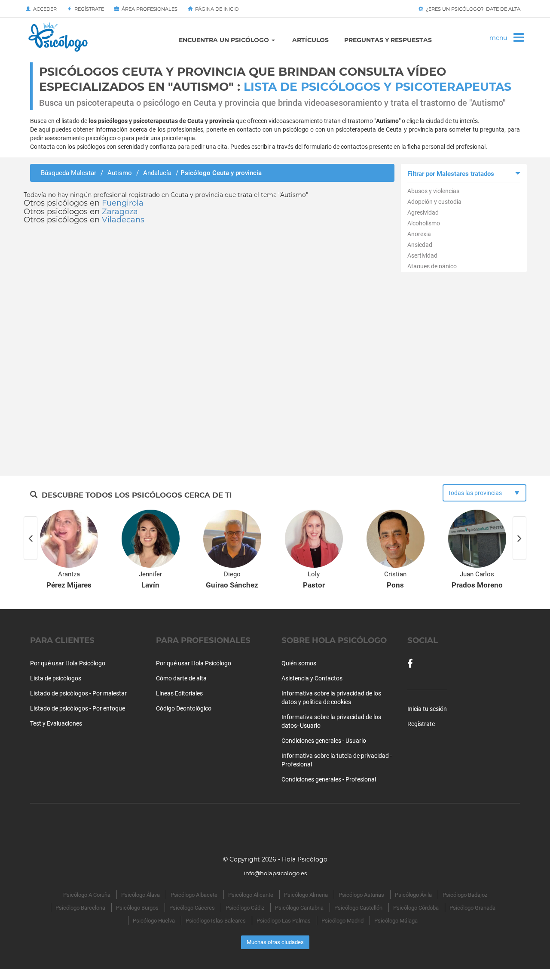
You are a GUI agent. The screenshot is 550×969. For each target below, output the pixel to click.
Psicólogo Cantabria (299, 907)
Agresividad (423, 212)
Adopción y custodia (434, 201)
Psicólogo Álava (140, 895)
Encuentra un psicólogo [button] (225, 40)
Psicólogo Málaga (396, 920)
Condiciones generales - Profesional (328, 779)
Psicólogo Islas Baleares (216, 920)
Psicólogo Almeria (306, 895)
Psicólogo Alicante (250, 895)
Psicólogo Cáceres (192, 907)
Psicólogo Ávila (413, 895)
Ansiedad (419, 244)
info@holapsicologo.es (275, 873)
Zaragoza (120, 211)
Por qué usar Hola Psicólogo (67, 663)
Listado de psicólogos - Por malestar (78, 693)
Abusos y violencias (433, 191)
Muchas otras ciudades (275, 942)
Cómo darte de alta (181, 678)
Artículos (310, 40)
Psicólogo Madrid (342, 920)
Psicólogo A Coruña (86, 895)
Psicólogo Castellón (358, 907)
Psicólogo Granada (472, 907)
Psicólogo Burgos (137, 907)
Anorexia (419, 234)
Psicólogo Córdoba (416, 907)
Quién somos (298, 663)
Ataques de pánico (432, 266)
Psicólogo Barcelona (80, 907)
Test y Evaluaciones (56, 723)
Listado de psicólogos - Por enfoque (77, 708)
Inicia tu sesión (427, 708)
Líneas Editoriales (179, 693)
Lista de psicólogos (55, 678)
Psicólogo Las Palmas (284, 920)
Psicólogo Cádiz (245, 907)
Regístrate (88, 9)
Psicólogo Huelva (154, 920)
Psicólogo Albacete (194, 895)
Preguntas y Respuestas (388, 40)
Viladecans (123, 220)
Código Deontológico (183, 708)
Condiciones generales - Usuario (323, 740)
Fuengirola (123, 203)
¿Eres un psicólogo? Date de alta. (472, 9)
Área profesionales (148, 9)
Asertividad (422, 255)
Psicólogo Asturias (361, 895)
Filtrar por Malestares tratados (450, 174)
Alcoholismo (423, 223)
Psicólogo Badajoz (465, 895)
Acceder (44, 9)
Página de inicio (215, 9)
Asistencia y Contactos (311, 678)
